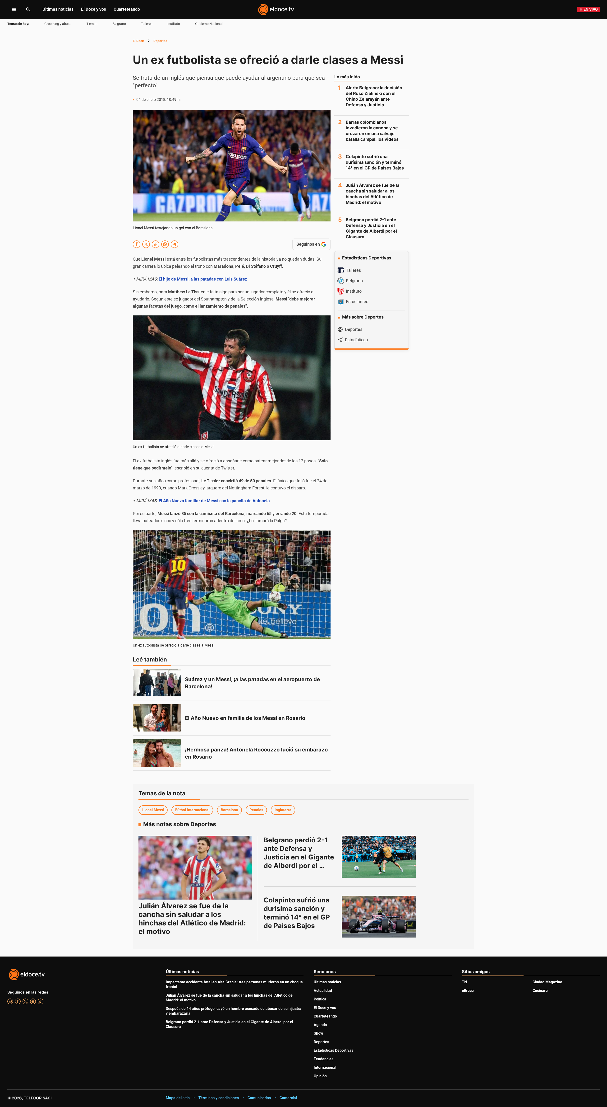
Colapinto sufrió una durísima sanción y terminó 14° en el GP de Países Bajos (375, 162)
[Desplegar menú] (10, 9)
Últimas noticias (58, 9)
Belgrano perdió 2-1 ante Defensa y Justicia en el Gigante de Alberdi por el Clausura (371, 228)
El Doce (138, 41)
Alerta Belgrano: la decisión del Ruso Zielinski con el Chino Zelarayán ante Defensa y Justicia (374, 96)
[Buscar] (28, 9)
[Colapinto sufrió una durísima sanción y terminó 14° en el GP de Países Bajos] (379, 917)
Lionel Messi (153, 810)
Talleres (146, 24)
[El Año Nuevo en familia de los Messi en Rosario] (157, 718)
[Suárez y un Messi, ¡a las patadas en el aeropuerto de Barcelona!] (157, 683)
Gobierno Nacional (208, 24)
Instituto (173, 24)
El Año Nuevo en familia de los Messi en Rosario (245, 718)
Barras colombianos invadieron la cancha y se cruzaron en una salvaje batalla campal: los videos (372, 131)
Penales (256, 810)
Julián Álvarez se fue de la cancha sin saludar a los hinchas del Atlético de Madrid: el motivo (372, 194)
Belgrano (119, 24)
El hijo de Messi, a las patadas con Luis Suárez (203, 279)
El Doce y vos (93, 9)
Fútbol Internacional (192, 810)
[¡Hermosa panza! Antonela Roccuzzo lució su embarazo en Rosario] (157, 753)
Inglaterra (283, 810)
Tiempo (92, 24)
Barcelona (229, 810)
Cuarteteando (127, 9)
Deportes (160, 41)
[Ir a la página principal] (276, 9)
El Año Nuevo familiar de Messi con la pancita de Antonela (214, 500)
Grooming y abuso (57, 24)
